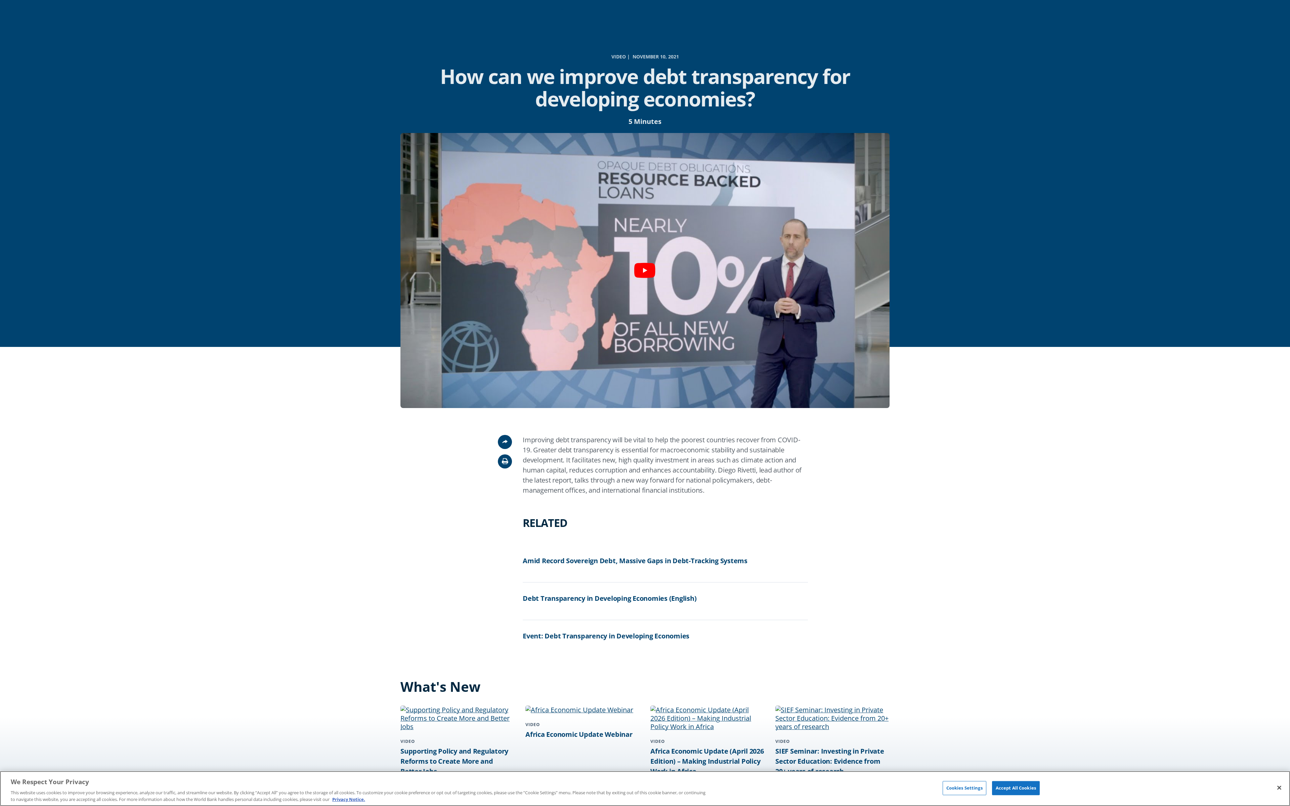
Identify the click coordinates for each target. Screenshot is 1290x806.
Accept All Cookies (1016, 788)
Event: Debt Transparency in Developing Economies (606, 635)
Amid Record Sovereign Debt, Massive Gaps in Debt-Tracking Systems (635, 560)
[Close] (1279, 787)
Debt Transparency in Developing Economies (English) (609, 598)
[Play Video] (645, 270)
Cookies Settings (964, 788)
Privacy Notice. (348, 799)
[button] (505, 461)
